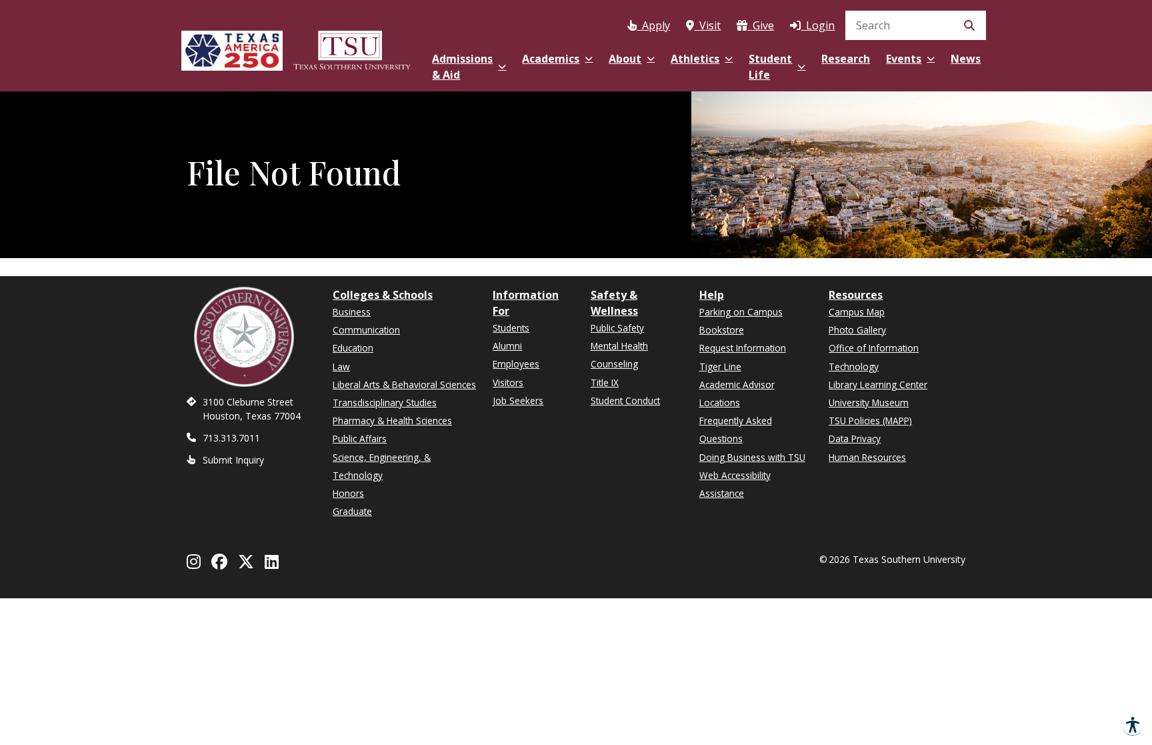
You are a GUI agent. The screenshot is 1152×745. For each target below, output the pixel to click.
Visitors (508, 382)
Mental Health (619, 345)
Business (352, 311)
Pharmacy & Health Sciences (392, 420)
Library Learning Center (878, 384)
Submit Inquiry (233, 460)
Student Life (770, 66)
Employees (516, 363)
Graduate (352, 511)
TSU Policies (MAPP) (870, 420)
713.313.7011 (231, 438)
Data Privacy (855, 438)
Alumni (507, 345)
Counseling (614, 363)
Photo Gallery (857, 329)
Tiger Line (720, 366)
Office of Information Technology (874, 356)
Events (903, 58)
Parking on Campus (741, 311)
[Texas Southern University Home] (352, 48)
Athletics (695, 58)
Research (845, 58)
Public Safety (617, 327)
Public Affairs (360, 438)
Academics (550, 58)
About (625, 58)
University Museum (869, 402)
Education (353, 347)
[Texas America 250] (232, 48)
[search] (915, 25)
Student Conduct (625, 400)
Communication (366, 329)
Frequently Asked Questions (735, 429)
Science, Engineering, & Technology (382, 466)
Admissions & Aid (462, 66)
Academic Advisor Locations (737, 393)
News (966, 58)
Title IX (605, 382)
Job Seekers (518, 400)
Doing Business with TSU (752, 457)
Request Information (742, 347)
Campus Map (857, 311)
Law (341, 366)
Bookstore (721, 329)
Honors (348, 493)
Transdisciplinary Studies (385, 402)
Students (511, 327)
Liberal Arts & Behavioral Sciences (404, 384)
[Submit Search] (969, 25)
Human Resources (867, 457)
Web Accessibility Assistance (735, 484)
